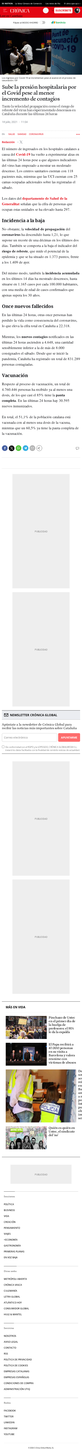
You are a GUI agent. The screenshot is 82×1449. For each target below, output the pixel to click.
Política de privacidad (18, 1359)
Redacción (8, 142)
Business (9, 1210)
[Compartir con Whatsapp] (18, 448)
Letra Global (12, 1296)
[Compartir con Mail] (32, 448)
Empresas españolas (16, 1377)
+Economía (11, 1239)
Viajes (7, 1233)
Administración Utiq (17, 1389)
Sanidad (22, 134)
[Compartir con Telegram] (25, 448)
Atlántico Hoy (13, 1302)
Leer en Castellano (11, 16)
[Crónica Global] (26, 10)
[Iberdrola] (58, 22)
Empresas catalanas (16, 1371)
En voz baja (11, 1257)
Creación (9, 1222)
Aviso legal (11, 1341)
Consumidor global (16, 1308)
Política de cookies (16, 1365)
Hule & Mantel (13, 1314)
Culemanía (10, 1290)
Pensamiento (12, 1228)
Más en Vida (15, 1007)
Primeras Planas (14, 1251)
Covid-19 (23, 154)
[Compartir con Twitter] (11, 448)
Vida (6, 1216)
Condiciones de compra (19, 1383)
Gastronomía (12, 1245)
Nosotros (10, 1336)
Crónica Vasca (13, 1284)
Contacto (10, 1347)
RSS (6, 1353)
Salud (11, 134)
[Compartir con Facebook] (5, 448)
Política (9, 1204)
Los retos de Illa (53, 3)
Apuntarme (69, 737)
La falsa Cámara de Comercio (28, 3)
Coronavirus (36, 134)
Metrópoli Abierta (15, 1279)
